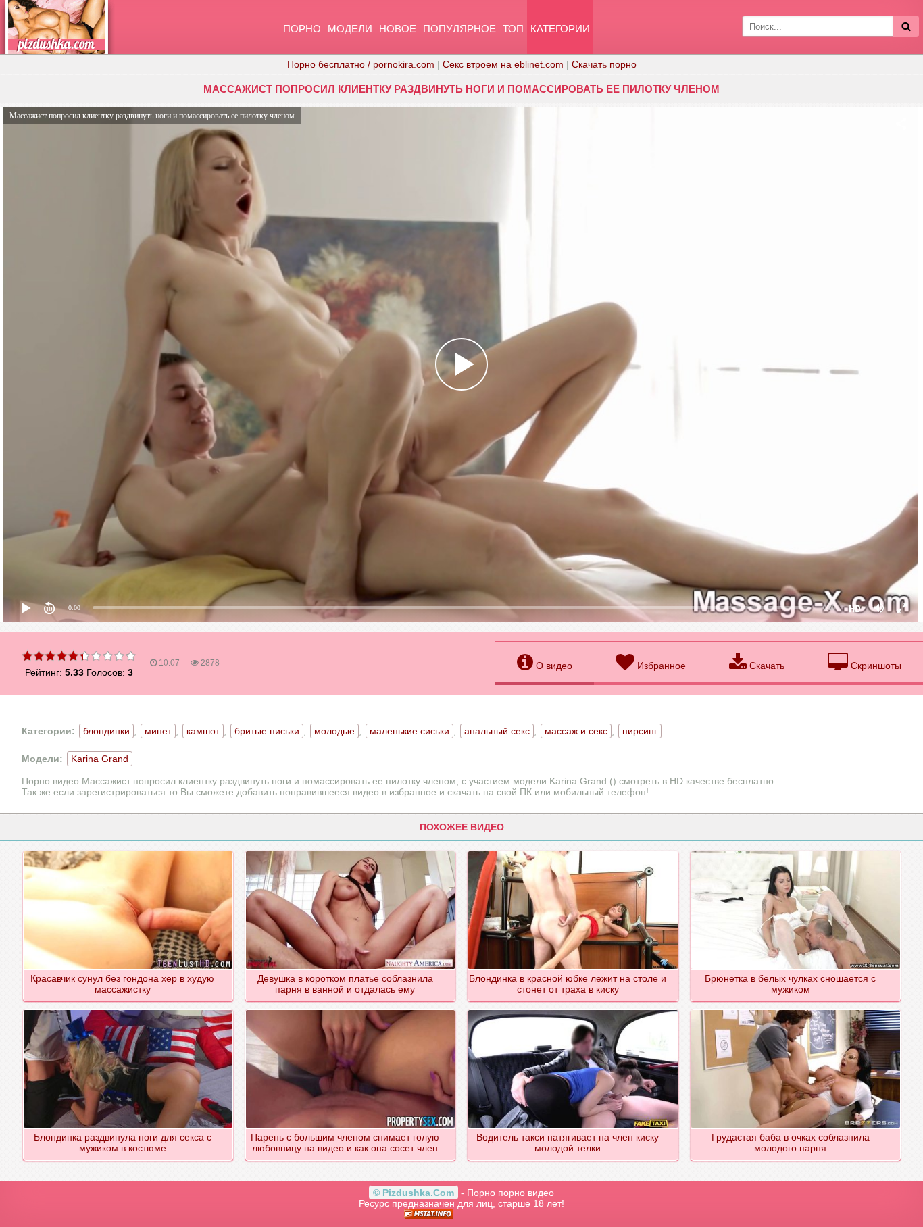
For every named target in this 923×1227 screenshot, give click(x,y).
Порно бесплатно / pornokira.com (360, 64)
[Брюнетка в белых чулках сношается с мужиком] (796, 852)
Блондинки (106, 731)
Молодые (334, 731)
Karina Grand (99, 758)
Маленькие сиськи (409, 731)
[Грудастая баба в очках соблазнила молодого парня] (796, 1010)
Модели (350, 28)
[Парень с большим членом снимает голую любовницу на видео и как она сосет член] (351, 1010)
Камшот (203, 731)
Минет (158, 731)
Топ (513, 28)
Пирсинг (639, 731)
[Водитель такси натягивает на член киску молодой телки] (573, 1010)
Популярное (459, 28)
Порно (302, 28)
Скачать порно (604, 64)
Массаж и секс (576, 731)
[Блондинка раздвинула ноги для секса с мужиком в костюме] (129, 1010)
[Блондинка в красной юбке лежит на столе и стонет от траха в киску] (573, 852)
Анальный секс (497, 731)
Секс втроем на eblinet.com (503, 64)
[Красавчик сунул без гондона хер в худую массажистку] (129, 852)
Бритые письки (266, 731)
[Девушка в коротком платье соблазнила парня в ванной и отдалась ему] (351, 852)
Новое (397, 28)
